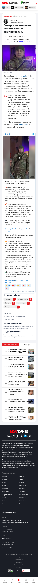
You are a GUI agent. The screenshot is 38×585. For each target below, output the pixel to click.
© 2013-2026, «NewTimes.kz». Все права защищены (19, 554)
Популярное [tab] (27, 344)
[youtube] (21, 436)
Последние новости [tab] (10, 344)
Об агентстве (19, 562)
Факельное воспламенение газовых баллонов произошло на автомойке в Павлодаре (18, 327)
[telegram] (29, 436)
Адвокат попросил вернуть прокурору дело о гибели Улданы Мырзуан (16, 366)
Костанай (22, 488)
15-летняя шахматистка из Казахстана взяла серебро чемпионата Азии (16, 382)
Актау (4, 482)
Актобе (21, 482)
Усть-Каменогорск (8, 504)
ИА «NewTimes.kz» (25, 42)
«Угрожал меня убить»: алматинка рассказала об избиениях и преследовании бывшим (17, 392)
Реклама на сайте (19, 565)
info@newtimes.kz (7, 544)
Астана (16, 317)
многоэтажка (9, 319)
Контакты (19, 567)
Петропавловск (7, 495)
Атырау (4, 485)
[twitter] (25, 436)
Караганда (22, 485)
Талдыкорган (23, 495)
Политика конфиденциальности (19, 557)
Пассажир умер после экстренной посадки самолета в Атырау (18, 401)
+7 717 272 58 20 (7, 529)
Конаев (21, 504)
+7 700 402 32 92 (7, 531)
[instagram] (17, 436)
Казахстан (8, 317)
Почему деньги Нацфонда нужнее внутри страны (16, 358)
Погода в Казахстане (9, 512)
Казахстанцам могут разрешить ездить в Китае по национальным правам (17, 374)
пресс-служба (21, 76)
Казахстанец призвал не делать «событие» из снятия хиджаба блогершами (17, 417)
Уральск (4, 501)
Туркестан (22, 498)
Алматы (21, 476)
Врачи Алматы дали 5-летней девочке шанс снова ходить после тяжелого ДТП (17, 351)
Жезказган (22, 501)
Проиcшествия (8, 16)
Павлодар (22, 492)
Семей (21, 479)
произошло (23, 124)
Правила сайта (19, 559)
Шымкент (5, 479)
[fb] (13, 436)
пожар (22, 317)
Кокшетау (5, 488)
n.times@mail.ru (6, 538)
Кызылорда (5, 492)
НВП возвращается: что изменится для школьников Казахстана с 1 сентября (17, 409)
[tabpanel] (19, 384)
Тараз (4, 498)
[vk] (9, 436)
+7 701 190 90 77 (7, 547)
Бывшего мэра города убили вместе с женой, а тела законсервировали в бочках (19, 336)
